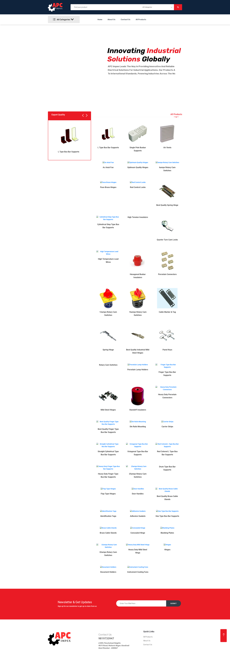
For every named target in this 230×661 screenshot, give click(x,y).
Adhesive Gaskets (137, 516)
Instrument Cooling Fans (137, 572)
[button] (83, 116)
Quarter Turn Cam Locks (167, 240)
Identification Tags (108, 516)
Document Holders (108, 572)
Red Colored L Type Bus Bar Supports (167, 453)
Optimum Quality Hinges (137, 167)
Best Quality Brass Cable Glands (167, 497)
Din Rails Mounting (138, 426)
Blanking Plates (167, 533)
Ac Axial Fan (108, 167)
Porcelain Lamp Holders (137, 369)
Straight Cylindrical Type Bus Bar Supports (108, 453)
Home (100, 20)
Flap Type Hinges (108, 494)
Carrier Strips (167, 426)
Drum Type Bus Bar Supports (167, 468)
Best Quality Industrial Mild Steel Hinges (137, 351)
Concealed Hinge (137, 533)
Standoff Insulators (137, 410)
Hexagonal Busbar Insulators (138, 276)
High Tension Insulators (138, 217)
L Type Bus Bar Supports (68, 152)
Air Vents (167, 147)
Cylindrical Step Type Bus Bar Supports (108, 226)
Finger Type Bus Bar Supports (167, 373)
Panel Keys (167, 350)
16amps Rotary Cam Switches (138, 313)
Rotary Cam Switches (108, 365)
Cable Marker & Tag (167, 312)
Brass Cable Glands (108, 533)
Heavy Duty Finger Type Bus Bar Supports (108, 475)
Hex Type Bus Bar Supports (167, 516)
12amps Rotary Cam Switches (108, 313)
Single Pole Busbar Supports (138, 149)
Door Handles (138, 494)
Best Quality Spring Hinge (167, 205)
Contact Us (125, 20)
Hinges (167, 549)
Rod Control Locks (138, 187)
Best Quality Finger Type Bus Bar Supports (108, 430)
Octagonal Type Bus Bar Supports (137, 453)
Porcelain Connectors (167, 274)
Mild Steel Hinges (108, 410)
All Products (141, 20)
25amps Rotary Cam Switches (138, 475)
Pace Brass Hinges (108, 187)
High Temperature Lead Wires (108, 260)
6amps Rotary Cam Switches (167, 169)
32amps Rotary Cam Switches (108, 553)
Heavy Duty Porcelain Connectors (167, 396)
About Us (111, 20)
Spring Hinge (108, 350)
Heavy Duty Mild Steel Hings (137, 551)
